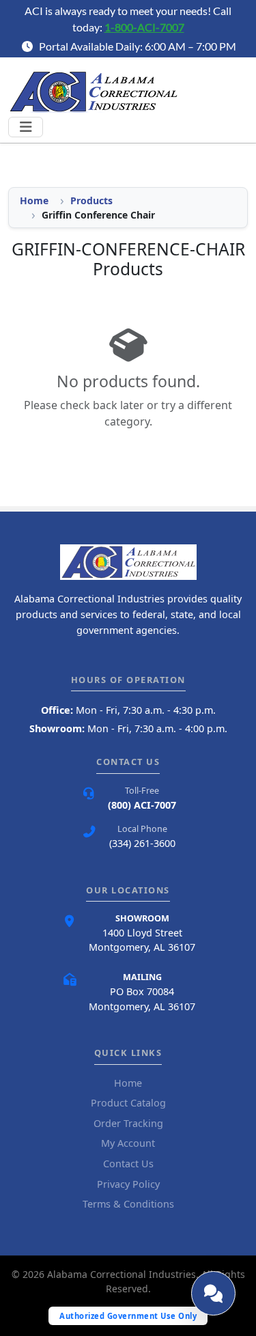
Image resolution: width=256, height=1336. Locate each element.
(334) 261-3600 (142, 843)
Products (91, 200)
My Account (128, 1143)
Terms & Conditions (128, 1203)
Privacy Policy (128, 1184)
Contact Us (128, 1163)
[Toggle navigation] (25, 127)
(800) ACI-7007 (142, 804)
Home (34, 200)
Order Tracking (128, 1123)
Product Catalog (128, 1102)
